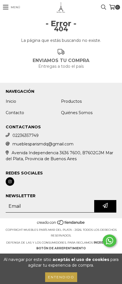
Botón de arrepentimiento (61, 248)
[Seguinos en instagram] (10, 181)
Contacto (15, 112)
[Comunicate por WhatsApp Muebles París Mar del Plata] (109, 240)
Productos (71, 101)
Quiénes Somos (76, 112)
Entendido (61, 277)
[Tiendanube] (61, 224)
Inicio (11, 101)
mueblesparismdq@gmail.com (42, 144)
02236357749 (25, 135)
